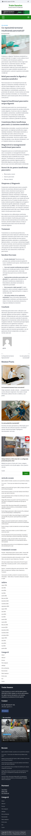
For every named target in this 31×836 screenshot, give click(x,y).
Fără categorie (5, 662)
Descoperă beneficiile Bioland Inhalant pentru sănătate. (15, 554)
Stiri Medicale (5, 793)
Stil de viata (5, 25)
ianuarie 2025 (4, 627)
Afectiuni (3, 657)
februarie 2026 (5, 598)
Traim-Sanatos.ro (6, 691)
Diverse (3, 660)
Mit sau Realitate (5, 668)
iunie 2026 (4, 590)
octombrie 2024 (5, 635)
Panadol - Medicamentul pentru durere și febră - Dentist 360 (15, 552)
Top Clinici (4, 789)
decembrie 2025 (5, 601)
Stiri (2, 678)
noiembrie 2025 (5, 603)
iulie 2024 (4, 640)
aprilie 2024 (4, 648)
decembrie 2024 (5, 630)
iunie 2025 (4, 614)
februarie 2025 (5, 624)
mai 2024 (4, 645)
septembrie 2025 (5, 606)
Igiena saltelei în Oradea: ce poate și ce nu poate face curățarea (15, 480)
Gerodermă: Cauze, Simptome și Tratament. (14, 559)
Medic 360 (4, 791)
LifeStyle (3, 665)
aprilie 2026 (4, 595)
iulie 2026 (4, 587)
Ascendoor (9, 834)
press (5, 740)
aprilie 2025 (4, 619)
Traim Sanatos (15, 5)
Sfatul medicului (5, 673)
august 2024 (4, 637)
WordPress (23, 834)
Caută (3, 471)
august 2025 (4, 608)
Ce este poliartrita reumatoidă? (10, 423)
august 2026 (4, 585)
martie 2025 (4, 622)
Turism (3, 681)
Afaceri (3, 655)
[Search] (28, 17)
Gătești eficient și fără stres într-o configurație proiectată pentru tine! (15, 460)
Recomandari (4, 670)
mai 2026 (4, 593)
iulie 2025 (4, 611)
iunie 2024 (4, 643)
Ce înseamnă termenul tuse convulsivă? (13, 387)
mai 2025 (3, 616)
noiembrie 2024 (5, 632)
